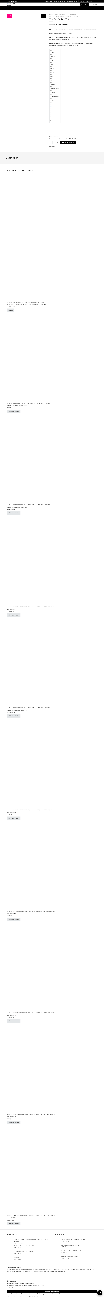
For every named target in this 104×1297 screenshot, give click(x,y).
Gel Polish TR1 (11, 609)
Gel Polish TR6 (11, 812)
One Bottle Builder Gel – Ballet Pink (17, 710)
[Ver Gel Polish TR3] (52, 1067)
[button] (52, 158)
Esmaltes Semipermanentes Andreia (59, 16)
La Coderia (35, 1296)
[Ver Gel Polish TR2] (52, 1168)
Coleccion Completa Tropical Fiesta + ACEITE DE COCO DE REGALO (26, 304)
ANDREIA (9, 403)
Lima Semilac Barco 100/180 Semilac (71, 1251)
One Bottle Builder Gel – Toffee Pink (17, 405)
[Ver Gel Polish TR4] (52, 966)
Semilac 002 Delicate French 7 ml (70, 1245)
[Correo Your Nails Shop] (96, 1)
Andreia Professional (61, 14)
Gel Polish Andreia (42, 607)
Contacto (82, 1)
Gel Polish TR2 (11, 1218)
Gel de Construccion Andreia (22, 403)
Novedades (47, 403)
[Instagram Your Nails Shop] (95, 1)
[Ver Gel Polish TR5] (52, 864)
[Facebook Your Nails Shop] (94, 1)
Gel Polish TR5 (11, 913)
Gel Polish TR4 (11, 1015)
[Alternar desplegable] (14, 8)
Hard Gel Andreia (37, 403)
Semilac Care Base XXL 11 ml (69, 1256)
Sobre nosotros (48, 1)
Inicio (51, 14)
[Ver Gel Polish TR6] (52, 762)
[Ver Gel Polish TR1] (52, 559)
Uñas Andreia (73, 14)
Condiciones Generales (59, 1)
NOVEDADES (49, 8)
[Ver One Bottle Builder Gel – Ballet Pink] (52, 661)
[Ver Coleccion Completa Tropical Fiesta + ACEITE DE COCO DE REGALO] (52, 236)
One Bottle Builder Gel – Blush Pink (17, 507)
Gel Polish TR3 (11, 1116)
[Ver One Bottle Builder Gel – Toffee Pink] (52, 356)
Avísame (11, 310)
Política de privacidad (72, 1)
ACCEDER (84, 4)
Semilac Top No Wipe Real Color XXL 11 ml (73, 1239)
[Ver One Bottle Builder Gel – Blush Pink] (52, 457)
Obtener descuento (52, 1291)
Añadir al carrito (14, 411)
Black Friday (89, 1)
